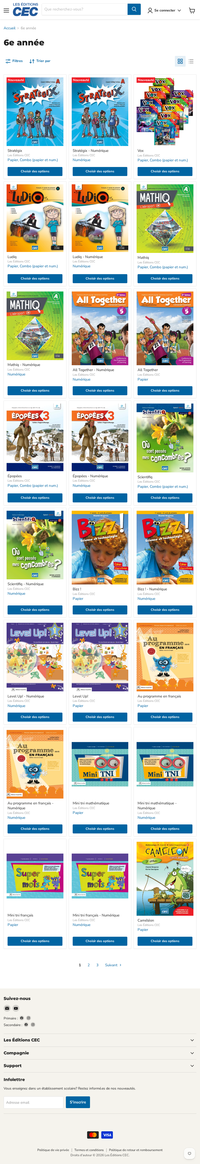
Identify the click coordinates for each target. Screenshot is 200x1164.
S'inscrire (78, 1102)
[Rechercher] (134, 9)
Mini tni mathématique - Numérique (157, 806)
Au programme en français (159, 696)
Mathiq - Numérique (24, 364)
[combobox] (85, 9)
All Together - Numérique (93, 369)
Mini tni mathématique (91, 803)
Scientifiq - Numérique (26, 584)
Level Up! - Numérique (26, 696)
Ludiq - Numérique (88, 256)
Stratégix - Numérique (91, 150)
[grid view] (180, 61)
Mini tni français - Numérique (96, 915)
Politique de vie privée (53, 1150)
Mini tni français (20, 915)
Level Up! (80, 696)
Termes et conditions (89, 1150)
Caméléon (146, 920)
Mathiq (143, 257)
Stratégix (15, 150)
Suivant (111, 965)
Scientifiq (145, 477)
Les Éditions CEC (19, 155)
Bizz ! (77, 589)
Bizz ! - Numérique (152, 589)
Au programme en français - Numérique (30, 806)
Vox (141, 150)
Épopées (15, 476)
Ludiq (12, 256)
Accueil (9, 28)
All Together (148, 369)
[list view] (191, 61)
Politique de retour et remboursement (136, 1150)
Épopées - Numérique (90, 476)
